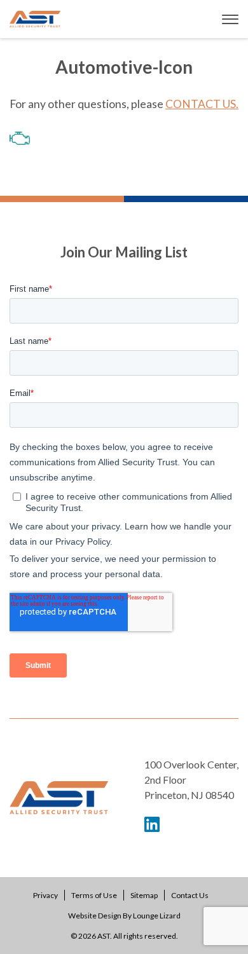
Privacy (45, 895)
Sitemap (144, 895)
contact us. (201, 104)
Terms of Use (94, 895)
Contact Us (190, 895)
